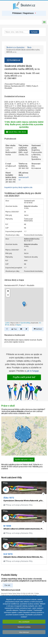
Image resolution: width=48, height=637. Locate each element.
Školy (29, 47)
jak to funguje (33, 371)
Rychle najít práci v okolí (24, 459)
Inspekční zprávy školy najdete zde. (18, 187)
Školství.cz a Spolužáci (15, 47)
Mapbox (18, 325)
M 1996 (7, 526)
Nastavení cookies (24, 627)
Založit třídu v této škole (17, 132)
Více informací (24, 632)
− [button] (8, 295)
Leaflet (7, 323)
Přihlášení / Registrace (23, 13)
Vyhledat (34, 32)
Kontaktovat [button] (14, 60)
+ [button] (8, 291)
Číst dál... (7, 585)
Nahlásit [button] (38, 329)
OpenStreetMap (25, 323)
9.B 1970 (8, 554)
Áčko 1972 (8, 497)
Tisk (15, 329)
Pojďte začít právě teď (24, 377)
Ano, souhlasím (24, 622)
